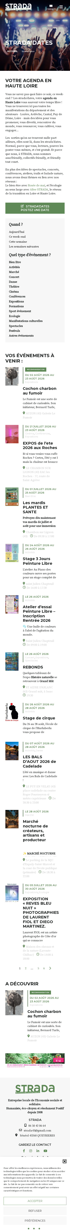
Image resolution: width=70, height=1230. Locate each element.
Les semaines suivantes (24, 246)
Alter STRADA (39, 189)
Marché (14, 272)
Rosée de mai (36, 185)
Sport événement (20, 311)
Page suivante (50, 968)
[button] (64, 1161)
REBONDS (33, 667)
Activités (14, 267)
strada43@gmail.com (37, 1130)
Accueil (12, 51)
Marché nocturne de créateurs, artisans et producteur (35, 830)
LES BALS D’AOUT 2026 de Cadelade (39, 761)
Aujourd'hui (16, 232)
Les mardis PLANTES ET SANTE (35, 507)
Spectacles (16, 326)
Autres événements (21, 335)
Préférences (35, 1220)
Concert (14, 277)
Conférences (17, 296)
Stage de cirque (39, 718)
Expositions (16, 301)
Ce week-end (17, 237)
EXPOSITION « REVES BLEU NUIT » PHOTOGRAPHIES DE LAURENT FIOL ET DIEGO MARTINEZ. (41, 912)
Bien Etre (15, 262)
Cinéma (14, 291)
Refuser (35, 1210)
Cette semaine (18, 242)
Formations (16, 306)
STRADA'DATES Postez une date (35, 208)
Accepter (35, 1201)
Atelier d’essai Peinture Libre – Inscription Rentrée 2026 (39, 613)
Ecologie (14, 316)
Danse (13, 282)
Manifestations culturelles (26, 321)
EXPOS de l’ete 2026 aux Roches (40, 445)
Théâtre (14, 286)
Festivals (14, 331)
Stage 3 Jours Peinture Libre (37, 561)
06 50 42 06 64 (37, 1126)
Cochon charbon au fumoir (39, 390)
